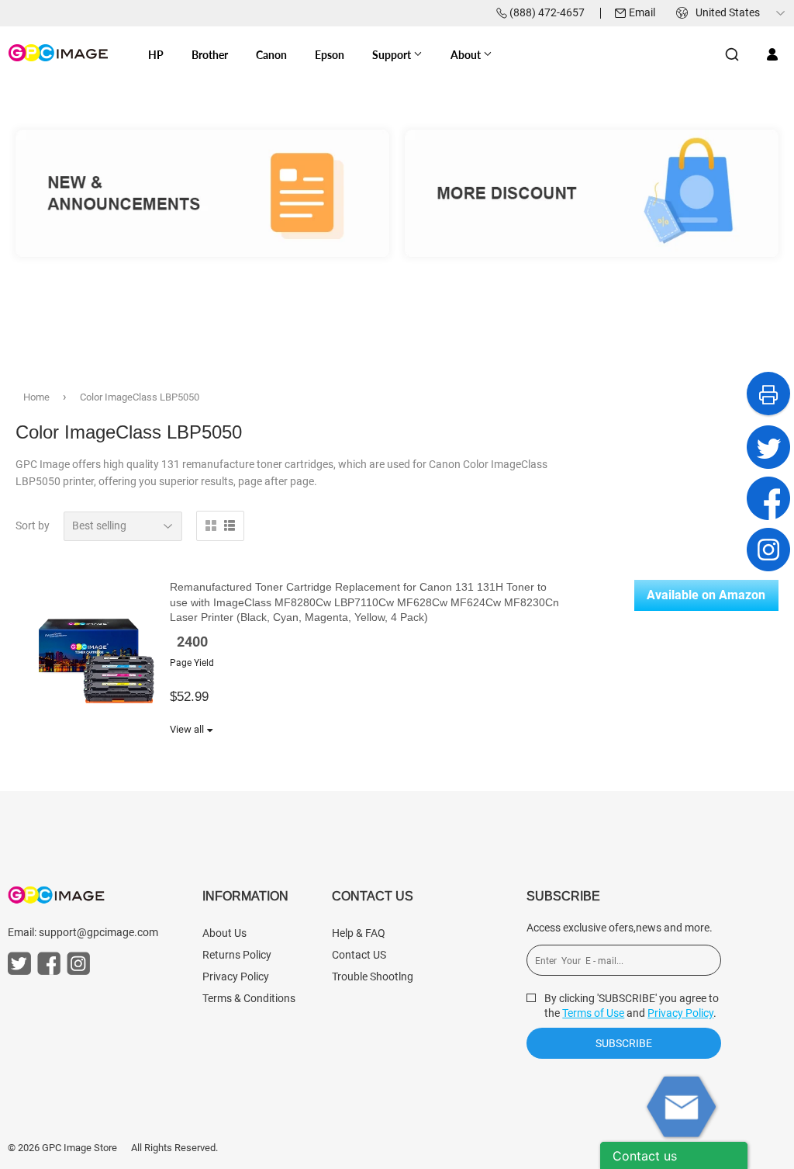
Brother (210, 54)
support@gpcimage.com (98, 932)
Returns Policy (236, 955)
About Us (224, 933)
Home (36, 397)
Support (392, 54)
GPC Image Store (79, 1147)
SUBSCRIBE (624, 1043)
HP (156, 54)
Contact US (359, 955)
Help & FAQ (358, 933)
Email (642, 12)
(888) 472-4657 (547, 12)
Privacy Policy (235, 976)
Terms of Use (593, 1013)
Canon (271, 54)
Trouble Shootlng (372, 976)
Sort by (33, 525)
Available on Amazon (706, 595)
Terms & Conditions (248, 998)
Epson (329, 54)
